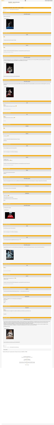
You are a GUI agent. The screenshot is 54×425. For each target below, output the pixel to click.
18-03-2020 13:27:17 (6, 33)
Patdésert (27, 186)
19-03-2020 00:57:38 (6, 144)
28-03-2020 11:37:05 (6, 317)
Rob (27, 237)
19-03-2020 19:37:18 (6, 184)
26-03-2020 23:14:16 (6, 306)
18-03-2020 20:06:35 (6, 101)
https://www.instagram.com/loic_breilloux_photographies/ (11, 232)
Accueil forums (6, 7)
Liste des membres (10, 7)
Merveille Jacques (27, 14)
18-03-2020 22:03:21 (6, 132)
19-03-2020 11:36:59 (6, 168)
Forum (46, 0)
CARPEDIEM (27, 193)
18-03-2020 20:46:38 (6, 113)
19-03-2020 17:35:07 (6, 177)
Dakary (27, 133)
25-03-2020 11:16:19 (6, 243)
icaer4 (27, 45)
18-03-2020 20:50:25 (6, 124)
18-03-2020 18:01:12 (6, 56)
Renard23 (27, 308)
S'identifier (22, 7)
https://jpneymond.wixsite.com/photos (8, 52)
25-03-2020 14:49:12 (6, 264)
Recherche (16, 7)
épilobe (27, 289)
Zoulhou (27, 126)
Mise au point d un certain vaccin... (14, 9)
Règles (14, 7)
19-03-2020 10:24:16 (6, 155)
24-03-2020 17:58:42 (6, 204)
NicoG (27, 170)
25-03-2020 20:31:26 (6, 287)
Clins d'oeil (8, 9)
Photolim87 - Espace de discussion (14, 2)
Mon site (5, 120)
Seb (27, 103)
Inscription (19, 7)
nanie (27, 34)
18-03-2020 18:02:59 (6, 80)
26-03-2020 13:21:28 (6, 295)
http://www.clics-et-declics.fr (7, 109)
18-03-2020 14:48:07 (6, 43)
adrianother (27, 296)
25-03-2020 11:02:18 (6, 235)
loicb (27, 146)
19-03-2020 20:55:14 (6, 192)
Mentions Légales (27, 364)
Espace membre (50, 0)
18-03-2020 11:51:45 (6, 12)
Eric (27, 114)
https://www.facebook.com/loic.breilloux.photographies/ (11, 151)
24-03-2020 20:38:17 (6, 224)
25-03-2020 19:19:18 (6, 274)
